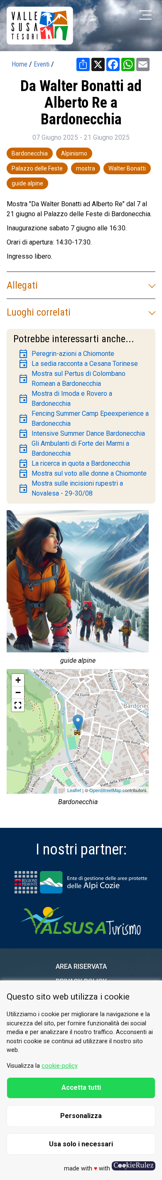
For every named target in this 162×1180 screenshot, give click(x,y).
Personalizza (81, 1116)
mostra (85, 168)
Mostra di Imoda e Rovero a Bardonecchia (65, 398)
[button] (18, 705)
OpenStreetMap (105, 790)
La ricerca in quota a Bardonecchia (74, 464)
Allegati (22, 285)
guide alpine (27, 183)
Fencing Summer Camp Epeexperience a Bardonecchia (83, 418)
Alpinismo (74, 153)
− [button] (18, 692)
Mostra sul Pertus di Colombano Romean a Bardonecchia (71, 379)
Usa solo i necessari (81, 1144)
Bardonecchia (30, 153)
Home (19, 64)
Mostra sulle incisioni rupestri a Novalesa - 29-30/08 (70, 488)
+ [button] (18, 680)
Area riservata (81, 966)
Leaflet (74, 790)
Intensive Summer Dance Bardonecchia (81, 434)
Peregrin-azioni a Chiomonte (66, 354)
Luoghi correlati (39, 312)
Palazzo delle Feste (37, 168)
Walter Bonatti (127, 168)
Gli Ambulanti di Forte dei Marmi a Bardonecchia (73, 448)
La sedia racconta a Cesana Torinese (78, 364)
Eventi (41, 64)
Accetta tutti (81, 1087)
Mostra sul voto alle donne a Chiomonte (82, 474)
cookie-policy (60, 1065)
